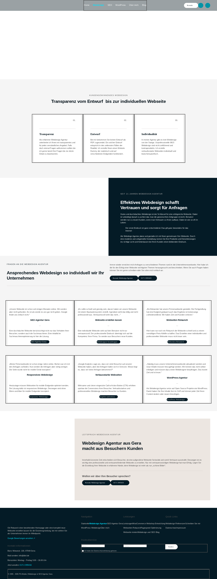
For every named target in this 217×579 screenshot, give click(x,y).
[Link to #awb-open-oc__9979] (207, 5)
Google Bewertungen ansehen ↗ (21, 538)
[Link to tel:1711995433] (200, 5)
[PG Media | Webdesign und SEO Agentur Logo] (17, 4)
